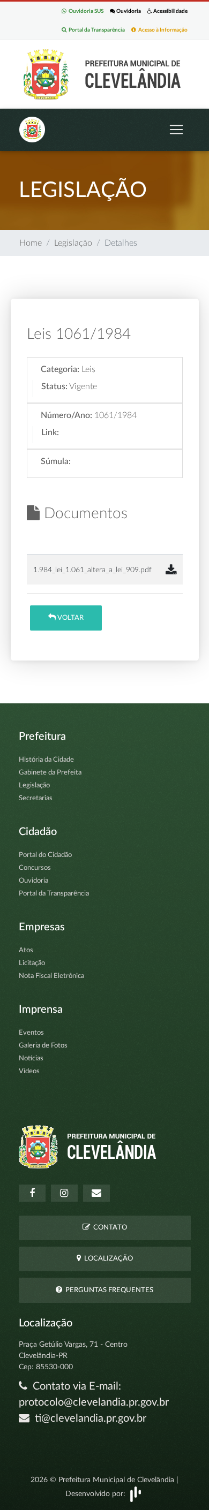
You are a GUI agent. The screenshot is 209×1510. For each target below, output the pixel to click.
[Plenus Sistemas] (136, 1493)
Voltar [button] (70, 617)
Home (30, 243)
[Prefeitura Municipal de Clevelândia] (104, 74)
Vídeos (29, 1071)
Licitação (32, 963)
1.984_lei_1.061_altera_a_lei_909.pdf (92, 570)
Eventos (31, 1032)
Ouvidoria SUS (84, 11)
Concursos (35, 867)
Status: (54, 386)
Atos (26, 950)
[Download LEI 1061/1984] (171, 570)
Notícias (31, 1058)
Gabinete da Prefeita (50, 772)
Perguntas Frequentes (107, 1290)
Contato (108, 1227)
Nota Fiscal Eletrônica (51, 976)
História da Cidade (46, 759)
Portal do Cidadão (45, 855)
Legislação (73, 243)
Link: (50, 432)
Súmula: (56, 461)
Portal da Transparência (95, 30)
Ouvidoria (128, 11)
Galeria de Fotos (43, 1045)
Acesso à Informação (162, 30)
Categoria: (60, 369)
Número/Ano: (66, 415)
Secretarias (36, 798)
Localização (107, 1258)
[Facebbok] (32, 1193)
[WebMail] (96, 1193)
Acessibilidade (170, 11)
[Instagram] (64, 1193)
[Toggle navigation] (176, 129)
